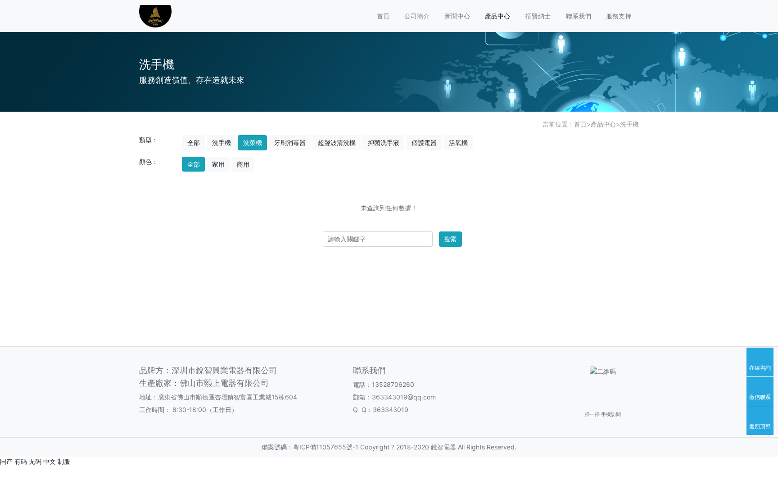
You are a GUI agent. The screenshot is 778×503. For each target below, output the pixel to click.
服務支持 (618, 16)
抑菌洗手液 (383, 142)
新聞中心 (457, 16)
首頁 (383, 16)
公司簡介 (417, 16)
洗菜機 (252, 142)
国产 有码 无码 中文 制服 (35, 461)
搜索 (450, 239)
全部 (193, 142)
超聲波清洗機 (337, 142)
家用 (218, 164)
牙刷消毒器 (290, 142)
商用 (243, 164)
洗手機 (629, 124)
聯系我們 (578, 16)
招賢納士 (538, 16)
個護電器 (424, 142)
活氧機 (458, 142)
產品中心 (497, 16)
